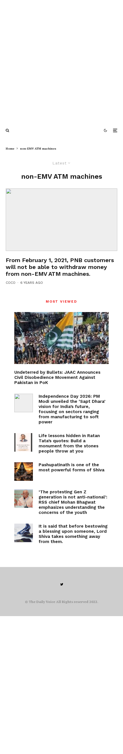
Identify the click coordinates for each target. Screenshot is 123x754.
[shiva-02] (23, 533)
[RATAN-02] (23, 442)
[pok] (61, 338)
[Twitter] (62, 584)
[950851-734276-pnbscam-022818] (61, 219)
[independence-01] (23, 403)
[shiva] (23, 471)
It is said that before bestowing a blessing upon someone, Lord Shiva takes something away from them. (73, 534)
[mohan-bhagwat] (23, 498)
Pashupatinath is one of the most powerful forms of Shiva (71, 467)
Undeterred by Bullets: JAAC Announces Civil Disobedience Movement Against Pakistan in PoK (57, 377)
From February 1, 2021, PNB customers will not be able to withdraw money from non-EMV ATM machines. (60, 267)
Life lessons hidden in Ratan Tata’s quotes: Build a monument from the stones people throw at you (69, 443)
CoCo (10, 283)
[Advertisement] (61, 61)
